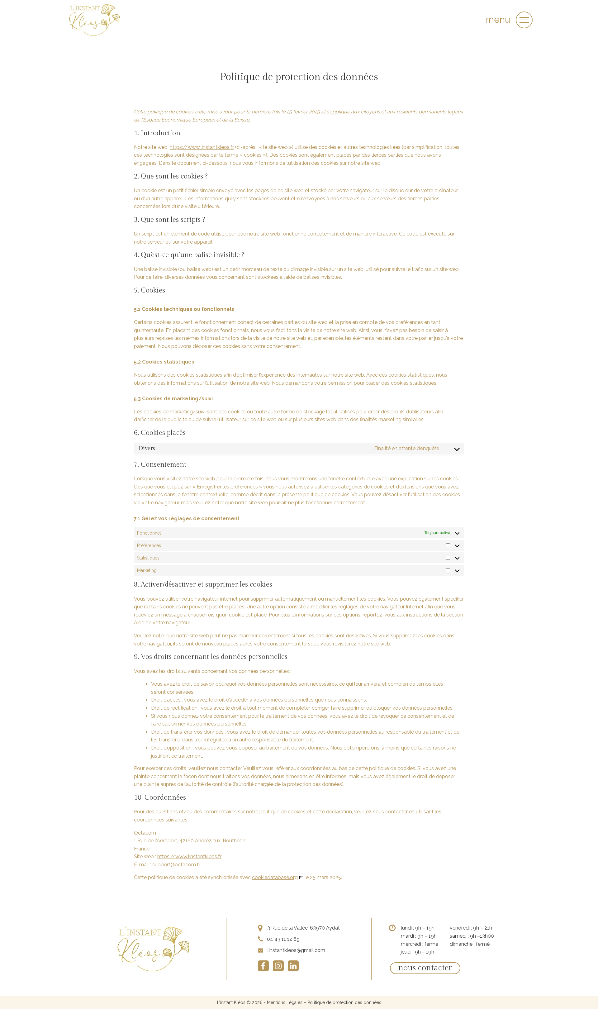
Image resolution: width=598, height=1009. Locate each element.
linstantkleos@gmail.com (296, 950)
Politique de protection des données (344, 1002)
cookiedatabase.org (275, 877)
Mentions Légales (284, 1002)
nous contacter (425, 968)
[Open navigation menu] (524, 20)
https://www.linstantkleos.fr (202, 147)
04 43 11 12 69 (283, 939)
